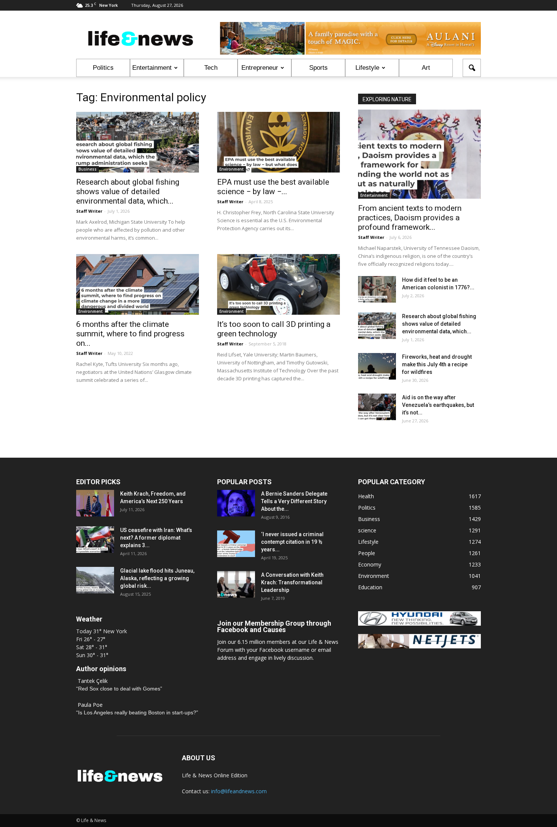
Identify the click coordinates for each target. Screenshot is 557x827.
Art (426, 67)
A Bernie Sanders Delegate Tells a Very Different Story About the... (294, 501)
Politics (103, 67)
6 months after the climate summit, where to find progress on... (130, 334)
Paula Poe (90, 704)
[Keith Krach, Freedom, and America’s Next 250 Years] (95, 503)
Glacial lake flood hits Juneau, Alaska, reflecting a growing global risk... (157, 578)
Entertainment (152, 67)
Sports (318, 67)
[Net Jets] (419, 646)
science (367, 530)
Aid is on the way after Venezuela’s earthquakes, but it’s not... (438, 405)
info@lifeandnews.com (239, 791)
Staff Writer (89, 211)
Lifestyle (367, 67)
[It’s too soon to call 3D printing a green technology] (278, 284)
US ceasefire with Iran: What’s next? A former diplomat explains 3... (156, 537)
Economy (369, 564)
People (366, 553)
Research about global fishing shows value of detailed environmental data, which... (127, 191)
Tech (210, 67)
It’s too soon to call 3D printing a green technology (273, 329)
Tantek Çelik (93, 680)
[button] (472, 68)
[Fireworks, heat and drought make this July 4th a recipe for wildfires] (377, 366)
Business (87, 169)
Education (370, 587)
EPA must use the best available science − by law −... (273, 186)
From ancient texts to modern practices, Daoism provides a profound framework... (410, 218)
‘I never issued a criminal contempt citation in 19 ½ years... (292, 541)
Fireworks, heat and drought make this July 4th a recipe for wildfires (437, 364)
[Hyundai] (419, 623)
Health (366, 496)
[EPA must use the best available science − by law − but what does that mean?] (278, 142)
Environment (231, 169)
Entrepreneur (259, 67)
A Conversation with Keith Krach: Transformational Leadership (292, 582)
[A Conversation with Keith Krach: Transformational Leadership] (236, 584)
